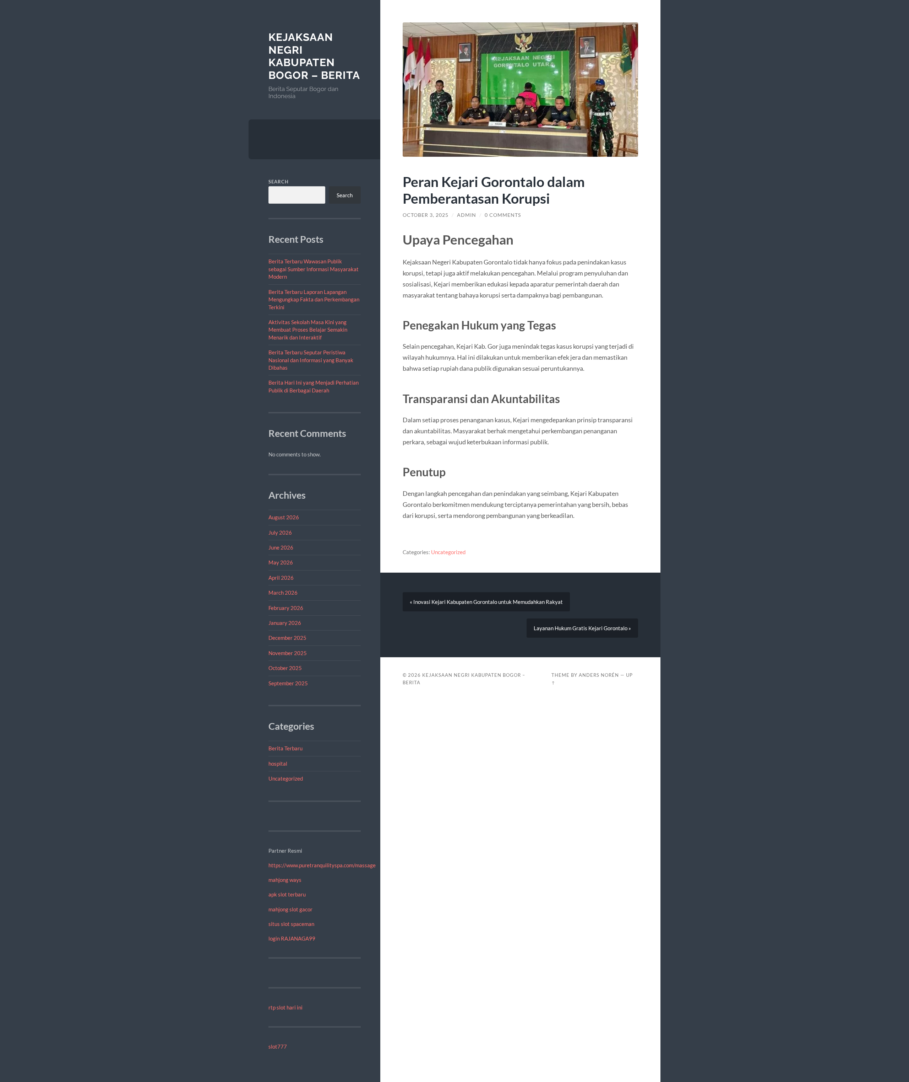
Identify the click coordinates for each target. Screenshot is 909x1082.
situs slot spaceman (291, 924)
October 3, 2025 (425, 215)
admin (466, 215)
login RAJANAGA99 (291, 938)
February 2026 (285, 608)
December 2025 (287, 637)
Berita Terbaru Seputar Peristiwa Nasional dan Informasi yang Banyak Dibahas (310, 360)
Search (278, 181)
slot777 (277, 1046)
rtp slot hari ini (285, 1007)
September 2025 (288, 683)
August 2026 (283, 517)
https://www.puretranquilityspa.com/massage (322, 865)
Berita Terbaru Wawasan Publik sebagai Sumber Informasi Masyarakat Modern (313, 269)
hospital (277, 763)
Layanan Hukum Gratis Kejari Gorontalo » (582, 628)
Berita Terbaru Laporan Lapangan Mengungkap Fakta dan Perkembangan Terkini (313, 299)
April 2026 (281, 577)
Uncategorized (285, 778)
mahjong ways (284, 880)
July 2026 (280, 532)
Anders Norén (599, 675)
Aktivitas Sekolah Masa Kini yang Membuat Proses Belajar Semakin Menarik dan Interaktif (307, 330)
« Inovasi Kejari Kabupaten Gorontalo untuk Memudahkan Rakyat (486, 602)
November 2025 (287, 653)
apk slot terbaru (287, 894)
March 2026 (283, 592)
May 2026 (280, 562)
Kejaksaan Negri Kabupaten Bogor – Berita (314, 56)
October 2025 (285, 668)
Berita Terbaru (285, 748)
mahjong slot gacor (290, 909)
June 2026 (280, 547)
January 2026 (284, 623)
